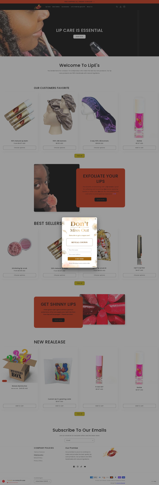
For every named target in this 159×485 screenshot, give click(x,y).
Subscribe (79, 259)
